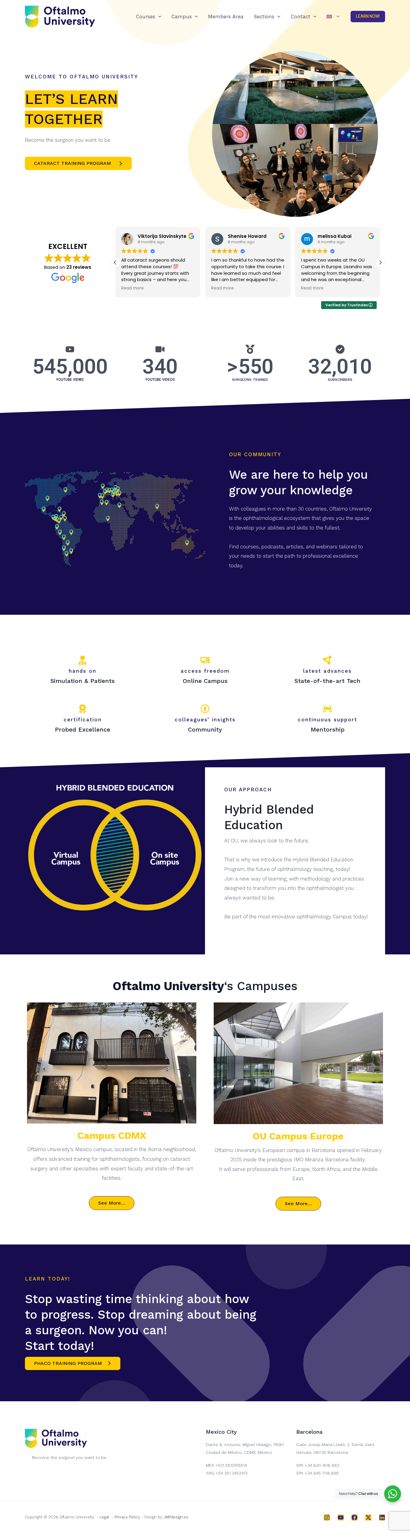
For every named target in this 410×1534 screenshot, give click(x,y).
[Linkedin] (382, 1517)
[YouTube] (341, 1517)
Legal (104, 1517)
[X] (368, 1517)
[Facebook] (354, 1517)
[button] (158, 17)
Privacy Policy (127, 1517)
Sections (264, 17)
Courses (145, 17)
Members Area (225, 17)
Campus (181, 17)
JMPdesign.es (176, 1517)
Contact (300, 17)
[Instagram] (327, 1517)
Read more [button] (132, 288)
